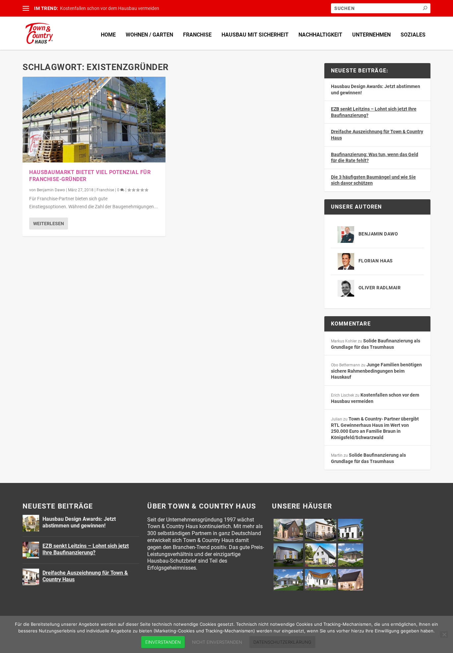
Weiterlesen (48, 223)
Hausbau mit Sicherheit (255, 35)
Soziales (413, 35)
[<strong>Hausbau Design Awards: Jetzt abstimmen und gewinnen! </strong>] (31, 523)
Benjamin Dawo (51, 190)
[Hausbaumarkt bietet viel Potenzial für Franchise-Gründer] (94, 119)
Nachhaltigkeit (320, 35)
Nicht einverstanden (217, 642)
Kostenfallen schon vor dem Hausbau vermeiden (109, 8)
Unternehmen (371, 35)
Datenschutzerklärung (282, 642)
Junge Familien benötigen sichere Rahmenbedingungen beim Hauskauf (376, 371)
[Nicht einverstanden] (444, 634)
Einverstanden (163, 642)
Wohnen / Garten (149, 35)
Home (108, 35)
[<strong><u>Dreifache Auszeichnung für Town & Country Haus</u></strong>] (31, 577)
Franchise (197, 35)
